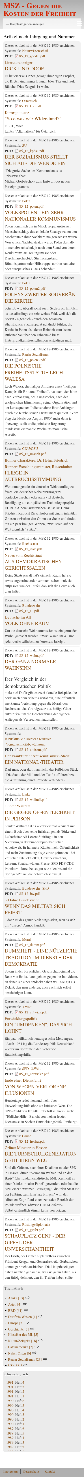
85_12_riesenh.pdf (32, 453)
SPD (45, 888)
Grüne (26, 1135)
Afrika (16, 1298)
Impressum (10, 1471)
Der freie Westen (22, 1316)
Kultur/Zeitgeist (22, 1340)
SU (24, 145)
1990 (9, 1400)
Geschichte (18, 1329)
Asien (14, 1304)
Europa (15, 1322)
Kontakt (50, 1471)
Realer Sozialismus (35, 354)
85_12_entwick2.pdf (34, 1073)
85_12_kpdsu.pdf (31, 150)
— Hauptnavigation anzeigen (25, 24)
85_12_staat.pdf (30, 549)
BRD (15, 1310)
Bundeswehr (31, 605)
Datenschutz (31, 1471)
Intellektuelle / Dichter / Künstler (28, 738)
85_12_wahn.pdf (31, 655)
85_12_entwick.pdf (33, 1012)
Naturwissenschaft (35, 50)
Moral (26, 939)
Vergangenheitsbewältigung (25, 744)
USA (15, 1365)
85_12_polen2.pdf (32, 288)
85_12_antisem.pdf (32, 749)
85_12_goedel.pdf (32, 56)
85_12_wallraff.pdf (33, 799)
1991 (9, 1382)
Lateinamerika (20, 1346)
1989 (9, 1428)
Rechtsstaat (30, 543)
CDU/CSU (30, 448)
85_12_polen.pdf (31, 206)
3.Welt (26, 1006)
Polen (26, 201)
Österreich (29, 100)
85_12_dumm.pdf (32, 944)
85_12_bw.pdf (29, 893)
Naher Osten (19, 1353)
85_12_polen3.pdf (32, 359)
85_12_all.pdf (29, 610)
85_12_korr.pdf (30, 106)
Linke (26, 794)
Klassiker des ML (23, 1334)
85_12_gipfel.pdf (31, 1229)
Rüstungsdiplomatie (36, 1224)
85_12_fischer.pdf (32, 1141)
